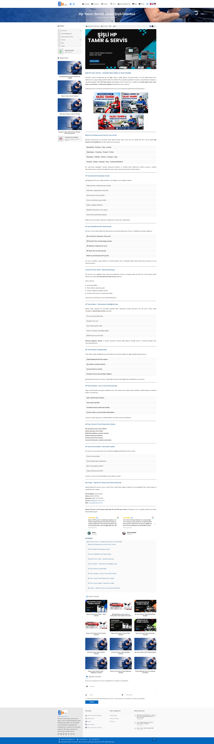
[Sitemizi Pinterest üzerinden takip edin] (71, 734)
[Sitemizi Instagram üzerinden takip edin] (63, 734)
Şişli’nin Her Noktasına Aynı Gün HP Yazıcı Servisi (102, 544)
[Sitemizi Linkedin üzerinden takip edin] (66, 734)
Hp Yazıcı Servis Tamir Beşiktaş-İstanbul (120, 652)
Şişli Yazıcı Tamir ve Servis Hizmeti (70, 114)
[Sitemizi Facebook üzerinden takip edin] (58, 734)
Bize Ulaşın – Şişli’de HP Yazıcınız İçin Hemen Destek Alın (104, 588)
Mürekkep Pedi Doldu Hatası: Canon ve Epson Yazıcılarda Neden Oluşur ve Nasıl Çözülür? (146, 716)
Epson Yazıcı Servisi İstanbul (69, 96)
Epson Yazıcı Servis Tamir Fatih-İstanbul (120, 634)
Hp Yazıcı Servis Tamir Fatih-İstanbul (145, 652)
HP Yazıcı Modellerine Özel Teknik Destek (99, 554)
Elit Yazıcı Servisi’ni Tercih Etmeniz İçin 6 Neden (101, 578)
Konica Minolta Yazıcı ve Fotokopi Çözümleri (145, 671)
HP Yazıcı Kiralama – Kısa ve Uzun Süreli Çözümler (102, 573)
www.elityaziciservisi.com (96, 503)
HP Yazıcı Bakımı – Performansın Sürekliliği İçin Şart (102, 564)
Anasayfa (99, 17)
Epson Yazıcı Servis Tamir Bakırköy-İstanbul (120, 671)
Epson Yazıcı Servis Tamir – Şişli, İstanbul (96, 615)
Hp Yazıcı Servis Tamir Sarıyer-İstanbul (96, 652)
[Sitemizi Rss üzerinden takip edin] (73, 734)
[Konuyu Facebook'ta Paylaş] (150, 26)
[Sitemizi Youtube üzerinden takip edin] (68, 734)
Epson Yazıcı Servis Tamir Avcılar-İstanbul (96, 634)
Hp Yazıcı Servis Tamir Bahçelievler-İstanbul (145, 615)
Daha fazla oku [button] (92, 528)
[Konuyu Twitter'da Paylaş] (152, 26)
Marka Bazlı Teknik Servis (110, 17)
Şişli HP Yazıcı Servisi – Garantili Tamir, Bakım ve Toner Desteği (104, 541)
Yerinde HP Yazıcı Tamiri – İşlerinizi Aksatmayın (101, 559)
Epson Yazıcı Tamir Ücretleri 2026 (145, 728)
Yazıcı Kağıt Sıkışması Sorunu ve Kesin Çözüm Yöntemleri (145, 723)
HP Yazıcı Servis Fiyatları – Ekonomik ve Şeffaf (101, 583)
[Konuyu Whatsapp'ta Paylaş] (154, 26)
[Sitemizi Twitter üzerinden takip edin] (61, 734)
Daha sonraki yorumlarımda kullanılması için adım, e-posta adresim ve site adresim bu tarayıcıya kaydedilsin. (116, 698)
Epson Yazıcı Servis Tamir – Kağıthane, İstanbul (96, 671)
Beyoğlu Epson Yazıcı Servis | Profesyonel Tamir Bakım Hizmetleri (120, 615)
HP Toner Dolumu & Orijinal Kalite (97, 568)
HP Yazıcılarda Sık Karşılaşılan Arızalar (99, 549)
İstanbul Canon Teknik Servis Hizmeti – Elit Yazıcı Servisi (69, 132)
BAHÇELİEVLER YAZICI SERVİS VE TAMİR (69, 77)
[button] (155, 524)
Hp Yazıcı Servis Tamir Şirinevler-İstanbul (145, 634)
